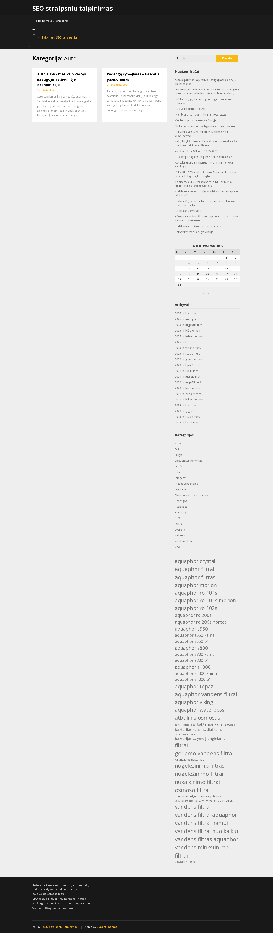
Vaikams (180, 535)
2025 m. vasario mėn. (188, 348)
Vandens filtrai (183, 541)
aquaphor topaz (194, 686)
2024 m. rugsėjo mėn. (188, 376)
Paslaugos (181, 506)
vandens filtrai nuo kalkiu (206, 831)
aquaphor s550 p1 (192, 641)
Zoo (177, 547)
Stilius (178, 524)
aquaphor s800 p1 (192, 660)
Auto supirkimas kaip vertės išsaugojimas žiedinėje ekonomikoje (61, 79)
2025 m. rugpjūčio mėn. (189, 325)
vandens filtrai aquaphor (206, 814)
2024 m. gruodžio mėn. (189, 359)
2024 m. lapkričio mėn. (188, 365)
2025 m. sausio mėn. (187, 353)
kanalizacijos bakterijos (189, 759)
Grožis (179, 466)
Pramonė (180, 512)
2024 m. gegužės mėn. (188, 393)
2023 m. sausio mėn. (187, 416)
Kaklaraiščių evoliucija (188, 210)
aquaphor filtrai (194, 569)
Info (177, 472)
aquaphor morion (196, 585)
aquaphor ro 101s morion (205, 600)
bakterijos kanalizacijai (216, 724)
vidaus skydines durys (185, 862)
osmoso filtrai (192, 790)
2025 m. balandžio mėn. (189, 336)
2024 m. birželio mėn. (188, 388)
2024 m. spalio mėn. (187, 370)
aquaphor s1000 (193, 667)
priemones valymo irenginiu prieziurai (198, 796)
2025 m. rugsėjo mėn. (188, 319)
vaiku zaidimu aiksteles (186, 801)
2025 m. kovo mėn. (186, 342)
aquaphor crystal (195, 561)
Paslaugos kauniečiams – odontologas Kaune (61, 903)
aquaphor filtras (195, 577)
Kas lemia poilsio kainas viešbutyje (195, 120)
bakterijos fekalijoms (185, 724)
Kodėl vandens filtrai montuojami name (198, 226)
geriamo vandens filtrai (204, 753)
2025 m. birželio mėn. (188, 330)
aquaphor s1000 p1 (193, 679)
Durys (178, 455)
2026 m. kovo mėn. (186, 313)
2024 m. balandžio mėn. (189, 399)
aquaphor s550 (191, 628)
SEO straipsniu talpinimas (72, 8)
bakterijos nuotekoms (185, 734)
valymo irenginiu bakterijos (216, 800)
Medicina (180, 489)
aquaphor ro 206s (193, 615)
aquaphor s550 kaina (195, 635)
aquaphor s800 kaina (195, 654)
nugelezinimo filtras (200, 765)
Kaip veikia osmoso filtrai (190, 109)
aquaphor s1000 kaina (196, 673)
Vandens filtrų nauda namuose (52, 908)
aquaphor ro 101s (196, 592)
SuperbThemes (107, 927)
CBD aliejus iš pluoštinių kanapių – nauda (59, 898)
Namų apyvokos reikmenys (191, 495)
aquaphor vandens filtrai (206, 694)
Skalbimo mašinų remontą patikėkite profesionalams (206, 126)
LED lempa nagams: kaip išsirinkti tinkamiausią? (203, 157)
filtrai (181, 745)
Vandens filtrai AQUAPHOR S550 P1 (196, 151)
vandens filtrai (193, 806)
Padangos (181, 501)
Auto (178, 443)
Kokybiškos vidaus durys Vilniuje (194, 232)
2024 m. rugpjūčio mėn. (189, 382)
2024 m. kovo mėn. (186, 405)
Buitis (178, 449)
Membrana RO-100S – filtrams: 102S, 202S (200, 114)
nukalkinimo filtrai (197, 782)
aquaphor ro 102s (196, 608)
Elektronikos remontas (188, 460)
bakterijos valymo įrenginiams (200, 738)
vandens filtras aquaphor (206, 839)
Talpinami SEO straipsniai (52, 20)
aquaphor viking (194, 702)
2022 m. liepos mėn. (187, 422)
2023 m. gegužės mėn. (188, 411)
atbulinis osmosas (197, 717)
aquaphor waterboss (200, 709)
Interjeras (180, 478)
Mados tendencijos (186, 483)
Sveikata (180, 529)
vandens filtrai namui (201, 823)
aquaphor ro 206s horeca (201, 622)
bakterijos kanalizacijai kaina (199, 729)
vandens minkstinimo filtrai (202, 851)
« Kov (206, 293)
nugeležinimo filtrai (199, 773)
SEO (177, 518)
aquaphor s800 (191, 647)
